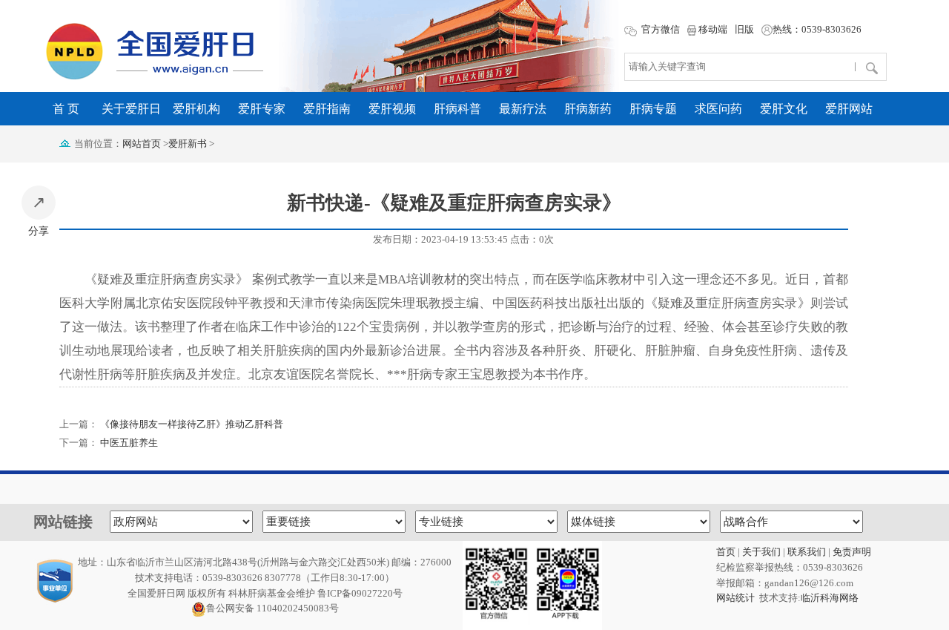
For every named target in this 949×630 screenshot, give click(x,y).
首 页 (66, 108)
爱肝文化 (783, 108)
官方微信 (659, 29)
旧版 (744, 29)
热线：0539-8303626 (817, 29)
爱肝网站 (849, 108)
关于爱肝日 (131, 108)
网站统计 (735, 597)
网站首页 (141, 143)
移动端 (711, 29)
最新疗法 (522, 108)
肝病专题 (653, 108)
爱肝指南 (327, 108)
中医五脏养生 (129, 442)
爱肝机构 (196, 108)
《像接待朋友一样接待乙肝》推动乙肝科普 (191, 424)
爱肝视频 (392, 108)
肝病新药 (588, 108)
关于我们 (761, 551)
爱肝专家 (261, 108)
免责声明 (852, 551)
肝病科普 (457, 108)
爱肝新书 (187, 143)
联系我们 (806, 551)
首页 (725, 551)
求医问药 (718, 108)
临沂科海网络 (830, 597)
